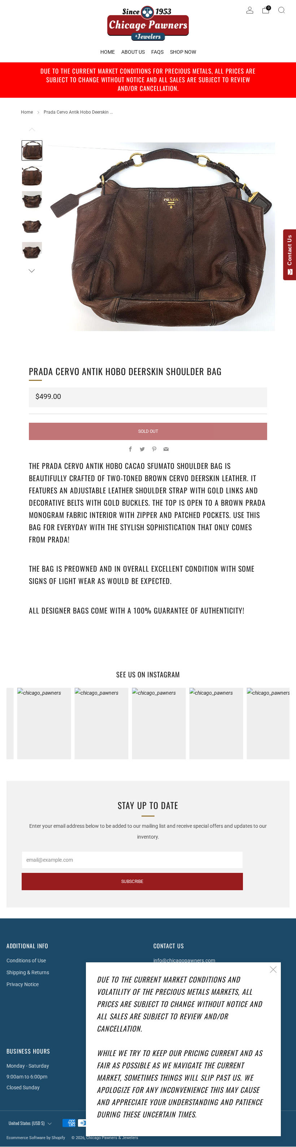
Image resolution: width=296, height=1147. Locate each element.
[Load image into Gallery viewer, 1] (32, 150)
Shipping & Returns (27, 972)
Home (27, 112)
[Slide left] (31, 131)
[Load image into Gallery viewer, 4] (32, 226)
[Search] (281, 10)
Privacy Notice (22, 984)
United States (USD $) (26, 1123)
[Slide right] (31, 271)
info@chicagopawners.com (184, 960)
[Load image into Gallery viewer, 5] (32, 252)
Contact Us (289, 252)
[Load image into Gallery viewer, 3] (32, 201)
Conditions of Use (26, 960)
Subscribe (132, 881)
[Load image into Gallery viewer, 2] (32, 176)
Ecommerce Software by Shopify (35, 1137)
